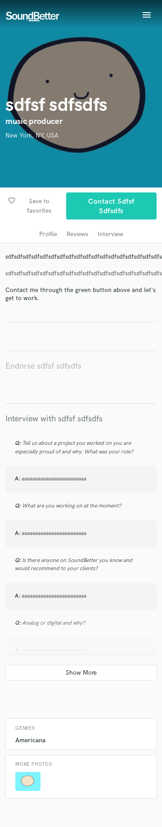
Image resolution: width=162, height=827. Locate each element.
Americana (30, 740)
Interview (110, 234)
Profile (48, 234)
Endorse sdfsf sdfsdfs (43, 366)
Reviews (77, 234)
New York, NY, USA (31, 135)
